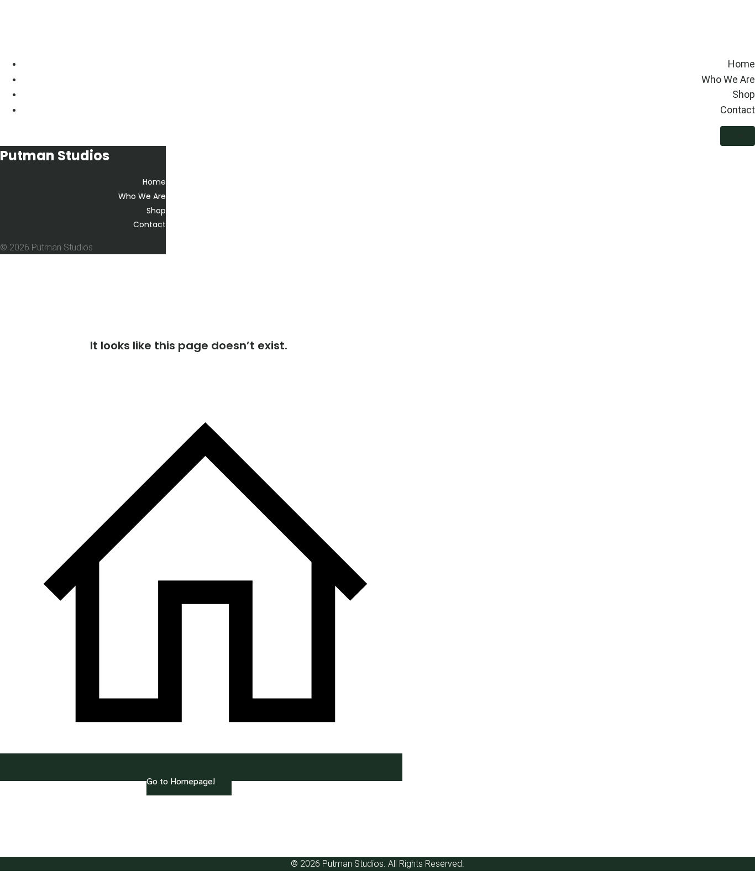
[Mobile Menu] (737, 136)
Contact (737, 110)
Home (741, 64)
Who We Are (728, 79)
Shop (743, 94)
